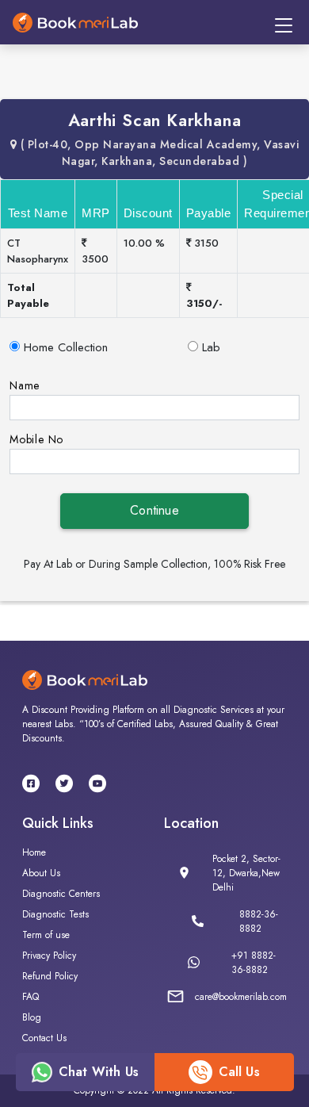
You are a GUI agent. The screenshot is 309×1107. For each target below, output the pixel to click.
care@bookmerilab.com (241, 997)
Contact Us (44, 1038)
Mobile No (36, 439)
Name (25, 385)
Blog (31, 1017)
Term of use (46, 935)
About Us (41, 873)
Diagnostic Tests (55, 914)
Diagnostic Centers (61, 894)
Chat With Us (99, 1072)
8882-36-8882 (258, 921)
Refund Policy (50, 976)
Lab (211, 347)
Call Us (239, 1072)
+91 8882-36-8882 (253, 962)
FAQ (30, 997)
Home (34, 852)
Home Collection (66, 347)
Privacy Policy (49, 955)
